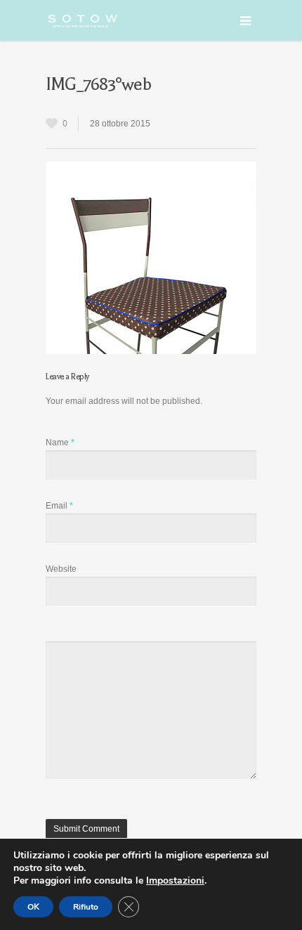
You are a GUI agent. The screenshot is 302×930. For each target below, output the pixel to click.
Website (61, 569)
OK (33, 906)
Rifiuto (85, 906)
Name (60, 442)
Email (59, 506)
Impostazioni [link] (175, 880)
